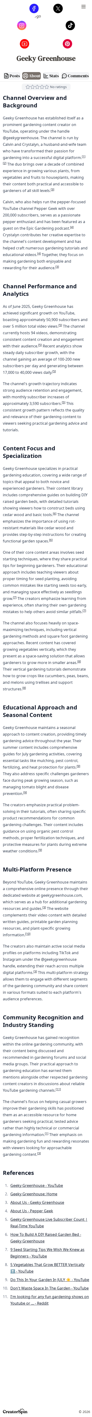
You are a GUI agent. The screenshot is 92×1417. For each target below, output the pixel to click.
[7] (15, 597)
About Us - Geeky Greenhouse (37, 1202)
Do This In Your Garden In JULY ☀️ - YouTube (49, 1279)
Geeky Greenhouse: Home (33, 1194)
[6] (54, 514)
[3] (52, 189)
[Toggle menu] (83, 7)
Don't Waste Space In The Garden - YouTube (49, 1288)
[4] (72, 227)
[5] (60, 325)
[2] (4, 163)
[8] (79, 662)
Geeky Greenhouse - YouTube (36, 1185)
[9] (78, 766)
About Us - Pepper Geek (31, 1210)
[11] (58, 1089)
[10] (27, 934)
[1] (83, 157)
